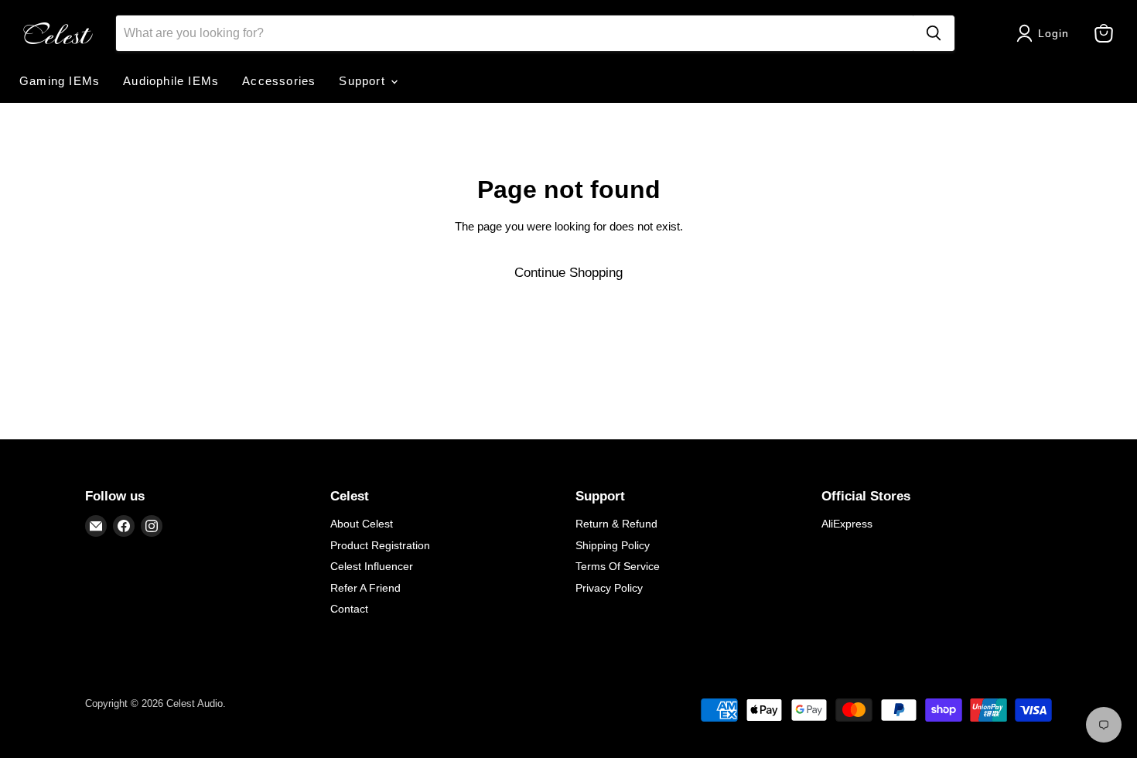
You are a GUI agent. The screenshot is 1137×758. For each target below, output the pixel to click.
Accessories (279, 80)
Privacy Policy (609, 588)
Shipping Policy (612, 545)
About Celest (361, 523)
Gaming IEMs (59, 80)
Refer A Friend (365, 588)
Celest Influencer (371, 566)
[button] (1045, 33)
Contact (349, 609)
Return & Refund (616, 523)
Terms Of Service (617, 566)
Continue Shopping (568, 272)
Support (364, 80)
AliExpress (846, 523)
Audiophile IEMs (171, 80)
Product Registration (380, 545)
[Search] (933, 33)
